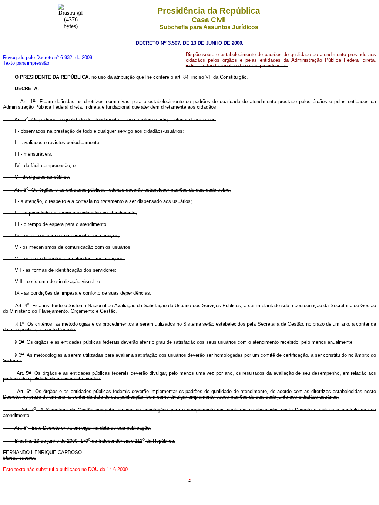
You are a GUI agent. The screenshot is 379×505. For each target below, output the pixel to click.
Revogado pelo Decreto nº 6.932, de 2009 (47, 57)
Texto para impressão (26, 63)
